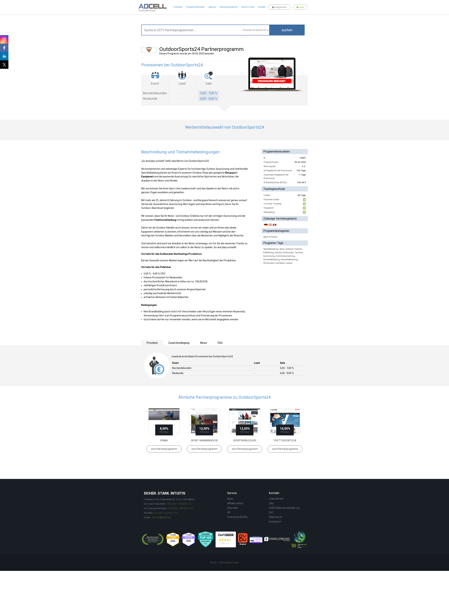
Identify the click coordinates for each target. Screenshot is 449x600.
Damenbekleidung (289, 259)
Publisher (178, 6)
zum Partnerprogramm (164, 448)
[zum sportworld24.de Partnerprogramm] (244, 421)
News (230, 498)
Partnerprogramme (229, 6)
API (228, 512)
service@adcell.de (161, 517)
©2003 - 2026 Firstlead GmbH (224, 562)
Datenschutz (275, 517)
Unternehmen (276, 498)
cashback (279, 263)
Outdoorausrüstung (285, 256)
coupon (289, 263)
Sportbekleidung (270, 249)
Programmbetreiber (195, 6)
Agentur (212, 6)
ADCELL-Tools (247, 6)
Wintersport (268, 263)
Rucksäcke (288, 252)
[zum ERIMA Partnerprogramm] (164, 421)
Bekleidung (268, 252)
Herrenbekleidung (271, 259)
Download (232, 507)
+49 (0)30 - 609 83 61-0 (178, 503)
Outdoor (289, 249)
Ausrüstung (269, 256)
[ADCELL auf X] (4, 64)
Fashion (298, 249)
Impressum (275, 521)
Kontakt (261, 6)
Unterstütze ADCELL (238, 517)
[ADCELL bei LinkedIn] (4, 56)
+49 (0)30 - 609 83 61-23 (180, 508)
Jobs (271, 503)
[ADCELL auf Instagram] (4, 39)
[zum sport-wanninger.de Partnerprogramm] (204, 421)
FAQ (271, 512)
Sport (281, 249)
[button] (287, 30)
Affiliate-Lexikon (235, 503)
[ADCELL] (226, 539)
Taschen (298, 252)
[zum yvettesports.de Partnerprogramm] (285, 421)
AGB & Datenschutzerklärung (284, 507)
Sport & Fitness (270, 237)
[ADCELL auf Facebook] (4, 48)
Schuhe (278, 252)
